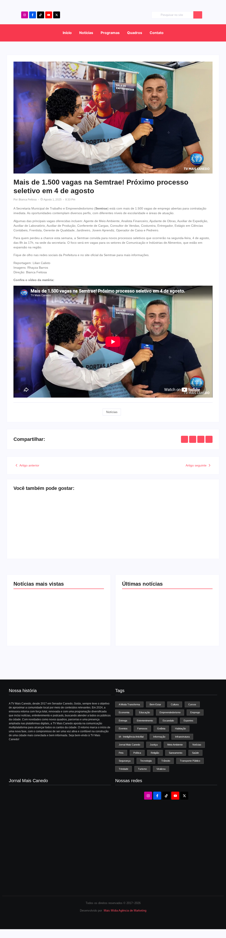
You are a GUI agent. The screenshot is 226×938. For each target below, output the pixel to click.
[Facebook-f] (32, 14)
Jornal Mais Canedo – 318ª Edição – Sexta (39, 877)
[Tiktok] (40, 14)
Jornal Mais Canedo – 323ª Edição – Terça (38, 800)
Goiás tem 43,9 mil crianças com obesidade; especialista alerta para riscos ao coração (55, 534)
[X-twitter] (56, 14)
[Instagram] (24, 14)
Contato (157, 32)
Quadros (134, 32)
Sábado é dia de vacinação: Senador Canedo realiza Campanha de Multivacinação (141, 622)
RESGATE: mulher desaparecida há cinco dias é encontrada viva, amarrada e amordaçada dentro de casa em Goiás (190, 620)
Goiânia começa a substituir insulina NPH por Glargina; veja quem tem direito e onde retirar (156, 534)
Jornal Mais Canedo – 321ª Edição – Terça (38, 831)
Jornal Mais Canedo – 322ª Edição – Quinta (39, 815)
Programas (110, 32)
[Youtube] (48, 14)
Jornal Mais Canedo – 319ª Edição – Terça (38, 862)
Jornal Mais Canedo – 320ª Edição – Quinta (39, 846)
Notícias (86, 32)
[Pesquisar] (197, 15)
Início (67, 32)
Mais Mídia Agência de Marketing (125, 910)
